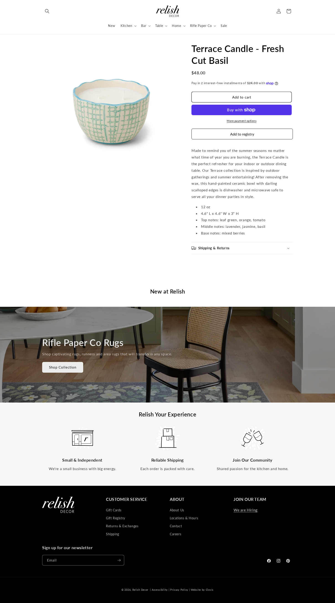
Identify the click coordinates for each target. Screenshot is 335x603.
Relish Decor (140, 589)
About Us (177, 510)
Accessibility (160, 589)
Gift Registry (115, 518)
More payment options (241, 120)
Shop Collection (62, 367)
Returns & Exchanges (122, 526)
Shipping (112, 534)
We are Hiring (246, 510)
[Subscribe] (119, 560)
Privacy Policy (179, 589)
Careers (175, 534)
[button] (47, 11)
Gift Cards (113, 510)
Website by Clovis (202, 589)
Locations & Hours (184, 518)
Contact (176, 526)
